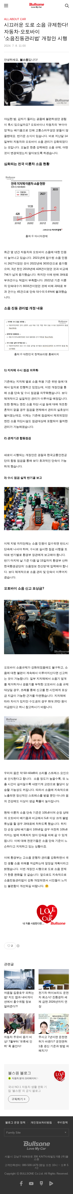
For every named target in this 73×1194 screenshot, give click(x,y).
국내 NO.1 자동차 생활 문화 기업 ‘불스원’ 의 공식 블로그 (27, 1088)
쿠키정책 (62, 1122)
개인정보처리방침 (41, 1122)
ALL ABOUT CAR (15, 19)
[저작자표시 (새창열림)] (18, 945)
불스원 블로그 (19, 1073)
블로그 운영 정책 (15, 1122)
